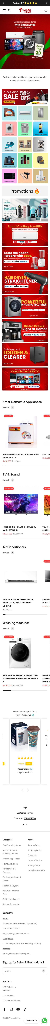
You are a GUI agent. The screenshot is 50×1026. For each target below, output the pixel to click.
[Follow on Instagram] (11, 1009)
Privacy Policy (34, 865)
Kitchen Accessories (11, 904)
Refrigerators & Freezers (9, 870)
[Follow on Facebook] (4, 1009)
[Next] (46, 3)
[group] (25, 37)
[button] (23, 790)
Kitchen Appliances (11, 858)
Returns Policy (34, 845)
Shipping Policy (34, 850)
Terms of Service (35, 860)
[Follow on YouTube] (18, 1009)
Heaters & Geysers (11, 885)
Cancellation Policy (36, 870)
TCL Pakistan (8, 995)
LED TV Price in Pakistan (9, 989)
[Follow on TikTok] (25, 1009)
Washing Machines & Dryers (12, 879)
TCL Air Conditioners (12, 1000)
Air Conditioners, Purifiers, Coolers (10, 852)
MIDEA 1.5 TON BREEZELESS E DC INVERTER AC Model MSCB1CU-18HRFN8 (18, 602)
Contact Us (32, 855)
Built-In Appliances (11, 899)
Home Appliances (10, 863)
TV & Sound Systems (12, 845)
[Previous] (3, 3)
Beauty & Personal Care (11, 892)
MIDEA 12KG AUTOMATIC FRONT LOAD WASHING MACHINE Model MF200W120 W (20, 678)
